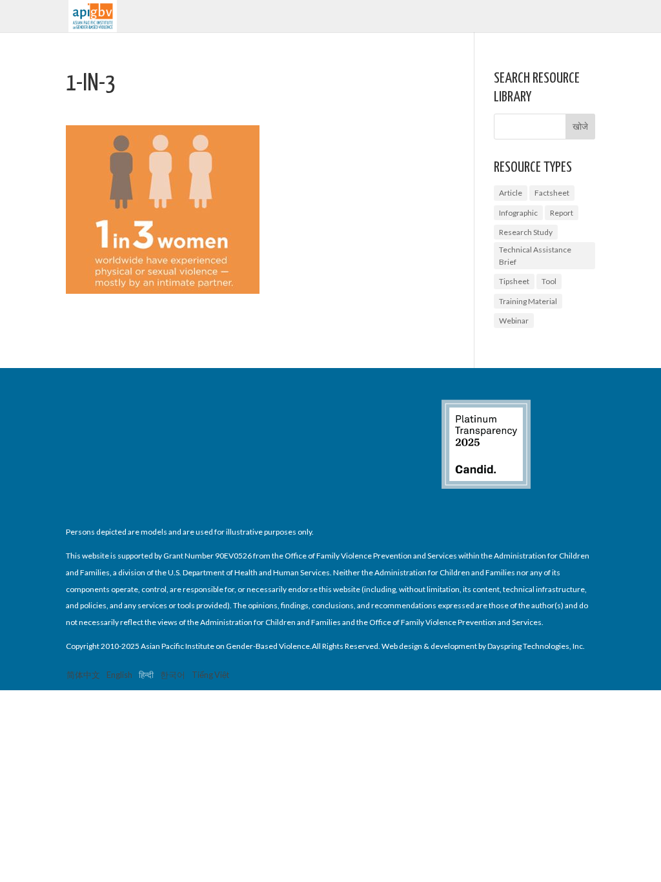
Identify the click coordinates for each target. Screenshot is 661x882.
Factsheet (551, 193)
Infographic (518, 213)
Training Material (528, 301)
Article (510, 193)
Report (561, 213)
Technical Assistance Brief (535, 256)
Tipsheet (514, 281)
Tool (549, 281)
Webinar (514, 320)
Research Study (526, 232)
